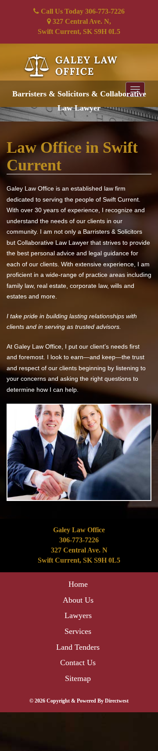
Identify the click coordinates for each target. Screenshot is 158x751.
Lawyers (78, 615)
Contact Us (78, 662)
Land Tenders (78, 647)
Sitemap (78, 678)
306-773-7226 (79, 540)
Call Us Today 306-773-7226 (82, 11)
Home (78, 584)
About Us (78, 600)
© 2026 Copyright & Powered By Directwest (79, 701)
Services (78, 631)
